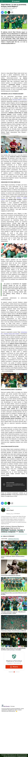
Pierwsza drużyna (8, 9)
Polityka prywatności (22, 756)
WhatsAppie (5, 530)
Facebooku (12, 530)
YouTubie (20, 530)
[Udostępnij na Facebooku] (2, 12)
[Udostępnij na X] (9, 12)
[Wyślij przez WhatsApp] (5, 12)
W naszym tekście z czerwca (20, 99)
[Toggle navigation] (2, 1)
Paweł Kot (25, 29)
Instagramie (11, 531)
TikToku (21, 531)
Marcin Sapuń (12, 8)
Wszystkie (4, 538)
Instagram (18, 513)
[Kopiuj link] (12, 12)
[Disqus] (14, 721)
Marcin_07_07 (10, 513)
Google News (5, 528)
